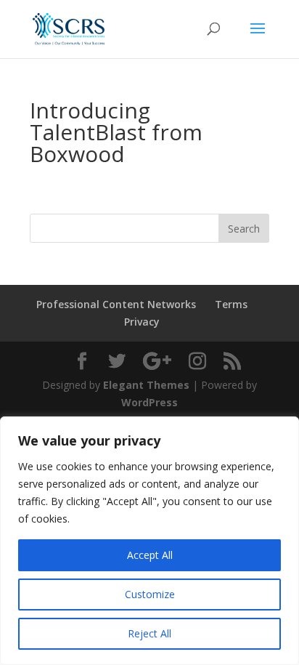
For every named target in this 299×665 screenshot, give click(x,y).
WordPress (149, 402)
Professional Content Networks (116, 304)
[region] (149, 540)
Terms (231, 304)
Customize (150, 594)
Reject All (149, 633)
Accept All (150, 555)
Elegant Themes (146, 385)
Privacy (142, 322)
